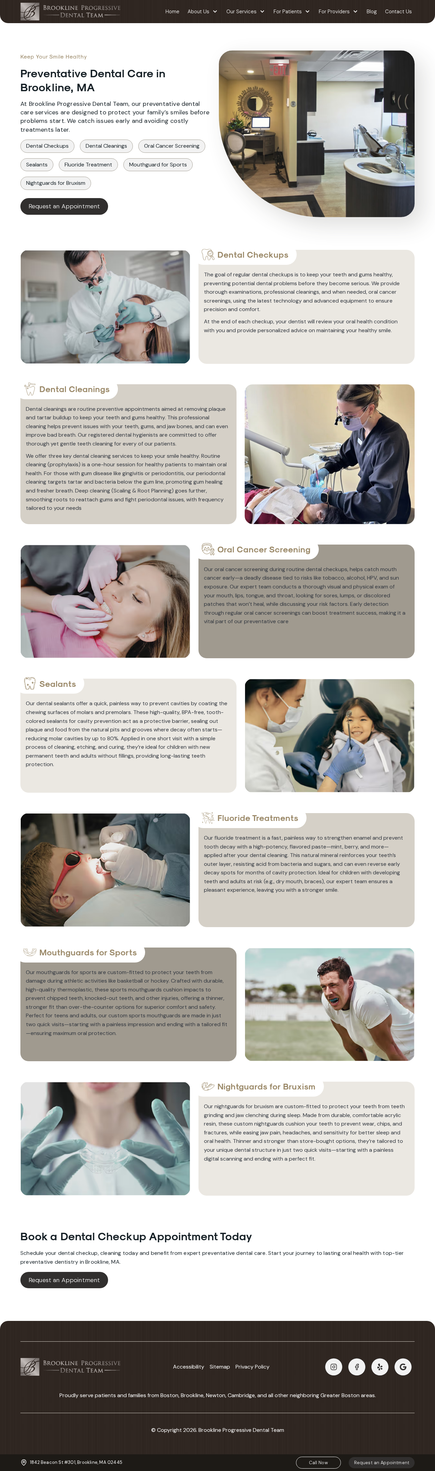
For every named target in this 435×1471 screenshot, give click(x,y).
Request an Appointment (64, 206)
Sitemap (220, 1366)
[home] (70, 11)
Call (318, 1463)
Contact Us (398, 11)
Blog (372, 11)
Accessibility (188, 1366)
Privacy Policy (252, 1366)
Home (172, 11)
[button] (203, 12)
